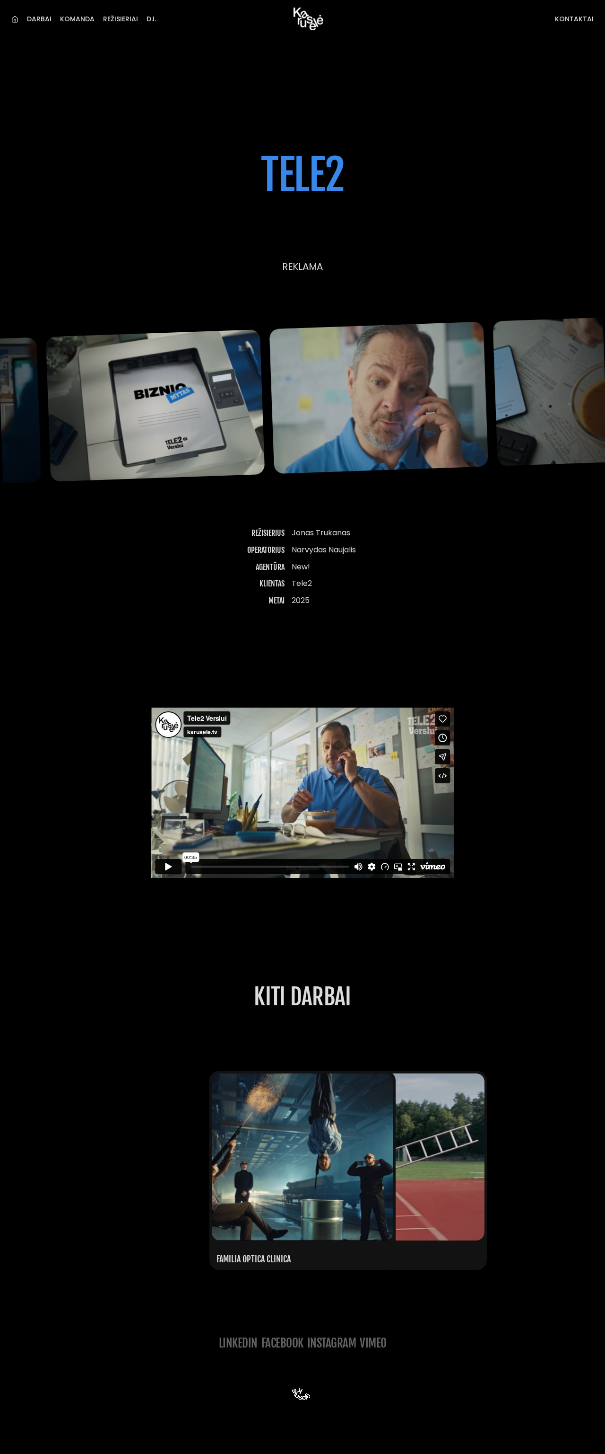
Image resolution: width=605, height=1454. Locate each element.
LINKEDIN (238, 1343)
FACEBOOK (282, 1343)
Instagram (331, 1343)
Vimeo (373, 1343)
